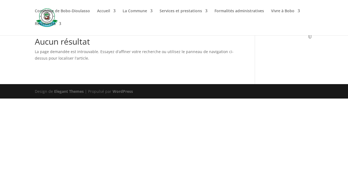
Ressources (45, 24)
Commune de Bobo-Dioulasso (62, 11)
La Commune (135, 11)
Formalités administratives (239, 11)
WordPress (123, 91)
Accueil (103, 11)
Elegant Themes (69, 91)
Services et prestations (181, 11)
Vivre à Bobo (282, 11)
